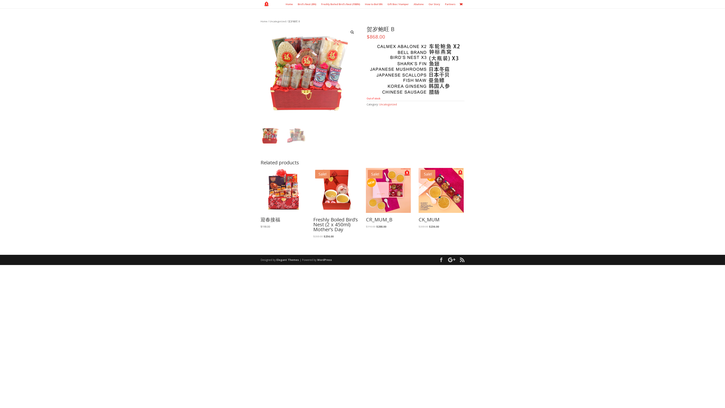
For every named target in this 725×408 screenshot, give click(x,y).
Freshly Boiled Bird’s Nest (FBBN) (340, 4)
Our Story (434, 4)
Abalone (419, 4)
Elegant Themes (287, 260)
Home (289, 4)
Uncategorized (277, 21)
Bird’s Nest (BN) (307, 4)
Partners (450, 4)
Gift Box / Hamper (398, 4)
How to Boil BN (374, 4)
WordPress (324, 260)
